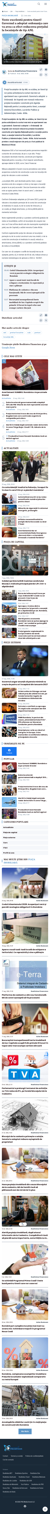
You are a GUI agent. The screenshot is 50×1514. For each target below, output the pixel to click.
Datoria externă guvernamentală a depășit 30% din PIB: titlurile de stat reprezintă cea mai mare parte (27, 404)
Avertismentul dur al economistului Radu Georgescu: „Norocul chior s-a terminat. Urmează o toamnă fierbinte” (32, 534)
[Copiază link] (41, 69)
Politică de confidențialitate (34, 1456)
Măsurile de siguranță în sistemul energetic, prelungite (33, 509)
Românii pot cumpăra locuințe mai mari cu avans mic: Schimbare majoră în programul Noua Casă (23, 1329)
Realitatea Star (35, 1473)
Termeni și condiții (17, 1456)
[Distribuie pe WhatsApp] (41, 75)
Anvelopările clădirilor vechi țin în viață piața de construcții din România (24, 1423)
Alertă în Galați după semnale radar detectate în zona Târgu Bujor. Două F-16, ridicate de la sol (27, 427)
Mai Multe (25, 1431)
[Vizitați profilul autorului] (4, 72)
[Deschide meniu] (45, 4)
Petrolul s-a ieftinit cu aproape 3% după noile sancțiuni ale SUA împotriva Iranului (32, 708)
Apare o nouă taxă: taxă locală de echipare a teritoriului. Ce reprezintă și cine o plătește (26, 283)
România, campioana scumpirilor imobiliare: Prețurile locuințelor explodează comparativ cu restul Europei (24, 1377)
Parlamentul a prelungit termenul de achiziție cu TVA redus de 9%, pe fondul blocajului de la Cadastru (24, 1091)
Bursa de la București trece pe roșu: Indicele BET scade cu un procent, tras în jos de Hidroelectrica (31, 597)
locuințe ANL (8, 337)
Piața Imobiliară (19, 11)
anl (4, 332)
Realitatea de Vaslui (36, 1488)
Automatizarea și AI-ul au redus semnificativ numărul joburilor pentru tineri (32, 499)
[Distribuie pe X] (46, 75)
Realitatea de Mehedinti (10, 1484)
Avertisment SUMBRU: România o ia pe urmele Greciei (32, 764)
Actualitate (6, 398)
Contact (5, 1456)
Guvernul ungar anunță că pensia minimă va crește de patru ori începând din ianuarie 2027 (25, 683)
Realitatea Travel (24, 1477)
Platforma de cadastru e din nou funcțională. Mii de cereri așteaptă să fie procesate (27, 292)
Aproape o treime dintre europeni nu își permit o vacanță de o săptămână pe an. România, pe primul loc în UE (32, 609)
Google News (8, 347)
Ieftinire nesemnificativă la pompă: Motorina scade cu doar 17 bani (32, 521)
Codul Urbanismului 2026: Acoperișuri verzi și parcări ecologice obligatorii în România (27, 273)
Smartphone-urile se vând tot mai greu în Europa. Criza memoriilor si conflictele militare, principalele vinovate (33, 733)
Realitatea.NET (7, 1473)
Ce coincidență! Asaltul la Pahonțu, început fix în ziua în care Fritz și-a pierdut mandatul (25, 488)
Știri (11, 11)
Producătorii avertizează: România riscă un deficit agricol (32, 811)
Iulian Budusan (42, 901)
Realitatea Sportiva (21, 1473)
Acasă (6, 11)
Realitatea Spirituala (9, 1477)
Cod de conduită (8, 1460)
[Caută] (39, 4)
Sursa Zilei (6, 1488)
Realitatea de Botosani (20, 1488)
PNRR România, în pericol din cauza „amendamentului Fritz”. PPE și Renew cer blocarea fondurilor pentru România (32, 721)
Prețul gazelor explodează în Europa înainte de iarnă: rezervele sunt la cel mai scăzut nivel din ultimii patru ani (32, 634)
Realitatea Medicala (38, 1477)
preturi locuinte (16, 332)
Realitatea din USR (26, 1481)
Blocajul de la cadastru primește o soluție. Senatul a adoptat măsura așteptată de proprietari (22, 1139)
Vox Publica (25, 1484)
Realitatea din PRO (38, 1484)
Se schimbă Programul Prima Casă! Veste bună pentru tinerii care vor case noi (22, 1282)
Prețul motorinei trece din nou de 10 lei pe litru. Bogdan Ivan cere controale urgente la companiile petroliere (26, 415)
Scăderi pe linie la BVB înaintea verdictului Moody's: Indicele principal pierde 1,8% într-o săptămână (24, 584)
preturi (37, 332)
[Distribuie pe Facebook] (46, 69)
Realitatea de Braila (9, 1492)
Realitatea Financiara (26, 71)
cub (29, 332)
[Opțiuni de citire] (45, 1509)
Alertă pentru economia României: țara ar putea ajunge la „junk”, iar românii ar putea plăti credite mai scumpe (33, 622)
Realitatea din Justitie (10, 1481)
